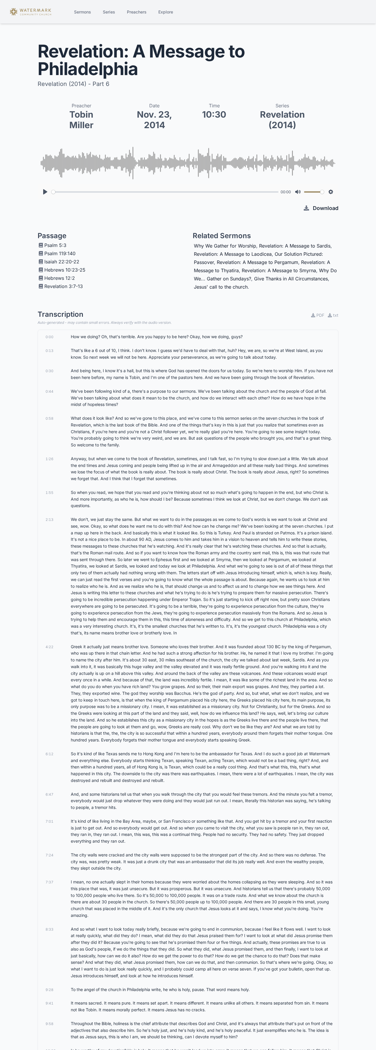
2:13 (49, 519)
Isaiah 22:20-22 (61, 262)
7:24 (49, 855)
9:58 (49, 1024)
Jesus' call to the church (221, 287)
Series (109, 11)
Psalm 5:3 (55, 245)
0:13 (49, 350)
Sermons (82, 11)
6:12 (49, 754)
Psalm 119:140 (59, 253)
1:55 (49, 492)
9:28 (49, 990)
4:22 (49, 647)
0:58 (49, 418)
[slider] (164, 192)
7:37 (49, 882)
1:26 (49, 459)
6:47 (49, 794)
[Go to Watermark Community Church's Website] (30, 12)
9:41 (49, 1003)
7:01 (49, 821)
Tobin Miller (81, 119)
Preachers (137, 11)
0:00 (49, 337)
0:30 (49, 371)
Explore (165, 11)
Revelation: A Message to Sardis (294, 246)
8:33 (49, 929)
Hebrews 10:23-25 (64, 270)
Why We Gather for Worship (225, 246)
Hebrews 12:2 (59, 278)
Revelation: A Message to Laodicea (233, 254)
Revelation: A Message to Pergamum (257, 262)
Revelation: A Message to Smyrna (279, 270)
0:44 (49, 391)
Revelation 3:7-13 (63, 286)
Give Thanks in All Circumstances (291, 279)
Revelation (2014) (282, 119)
